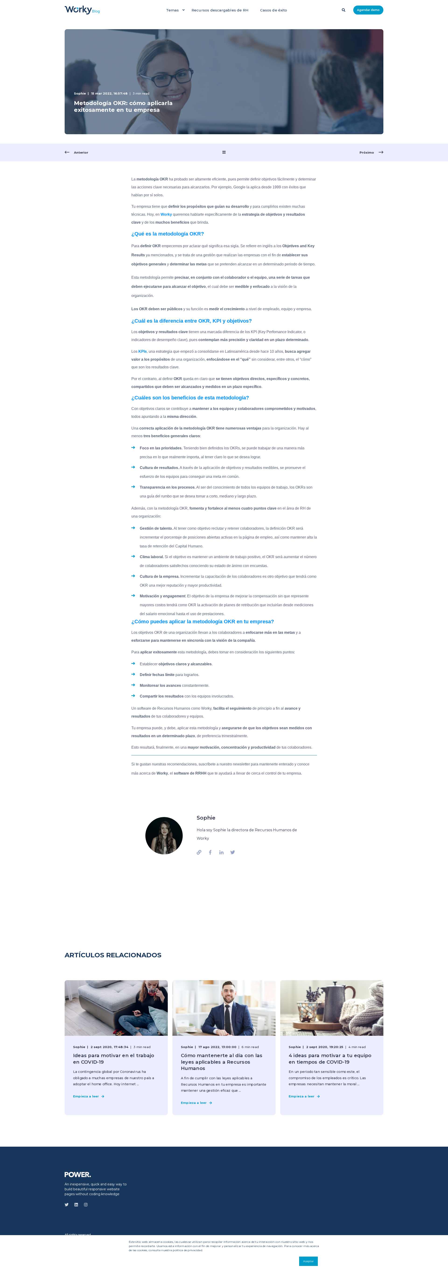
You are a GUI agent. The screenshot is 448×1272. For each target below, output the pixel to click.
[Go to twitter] (231, 852)
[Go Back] (224, 152)
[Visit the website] (201, 852)
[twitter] (68, 1205)
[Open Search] (344, 9)
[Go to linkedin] (221, 852)
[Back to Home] (82, 10)
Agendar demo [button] (368, 10)
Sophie (80, 93)
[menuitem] (183, 10)
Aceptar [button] (308, 1261)
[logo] (78, 1174)
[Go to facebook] (210, 852)
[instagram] (84, 1205)
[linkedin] (76, 1205)
